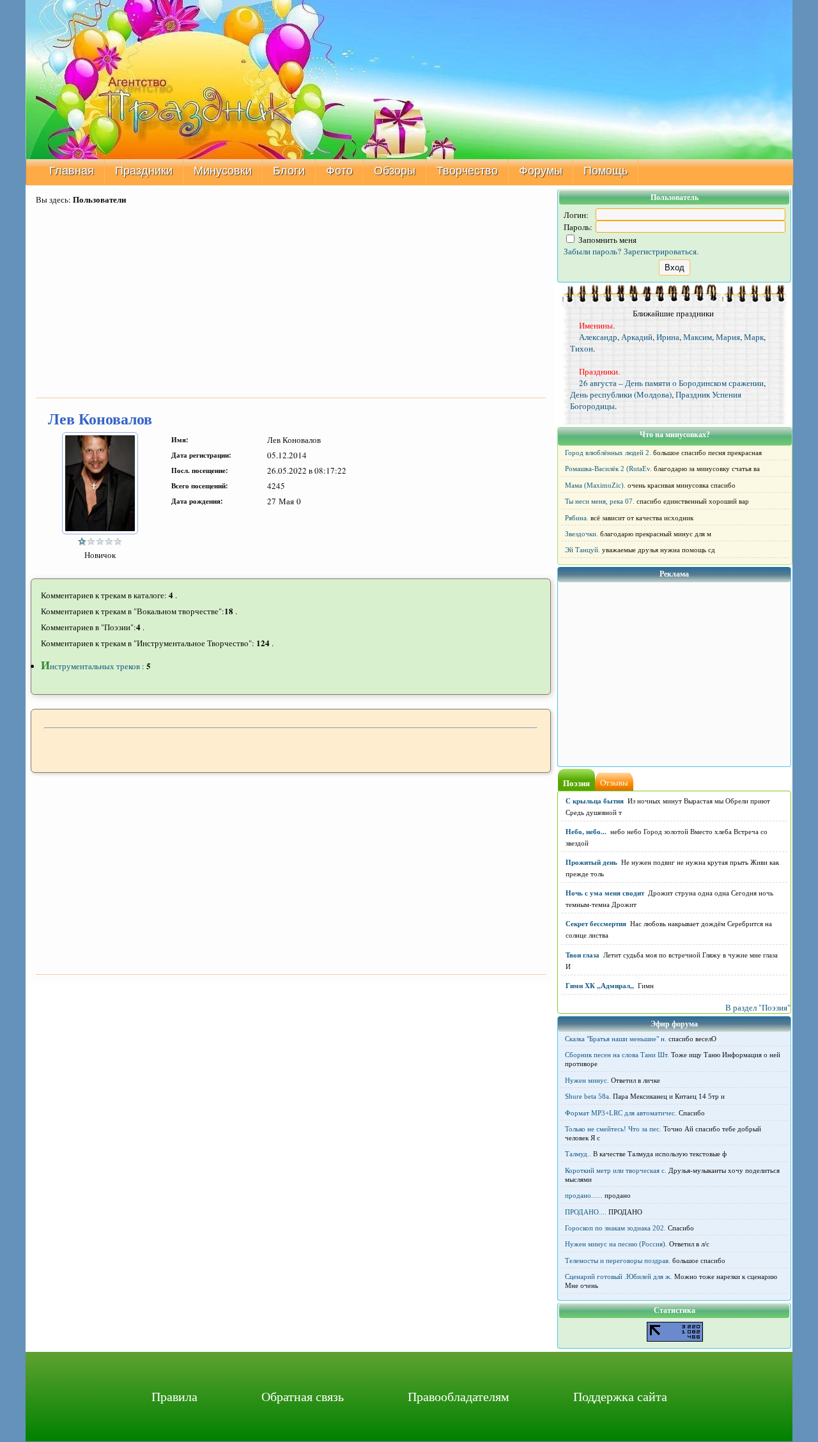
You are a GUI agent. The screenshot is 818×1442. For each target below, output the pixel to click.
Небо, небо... (586, 831)
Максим (697, 337)
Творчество (467, 170)
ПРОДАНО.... (585, 1212)
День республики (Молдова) (621, 394)
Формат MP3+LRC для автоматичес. (621, 1113)
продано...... (584, 1195)
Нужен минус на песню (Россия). (616, 1244)
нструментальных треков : (93, 666)
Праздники (144, 170)
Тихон (581, 348)
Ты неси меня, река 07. (600, 501)
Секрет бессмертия (596, 924)
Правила (174, 1396)
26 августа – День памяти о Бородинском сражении (671, 383)
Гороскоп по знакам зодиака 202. (615, 1228)
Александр (598, 337)
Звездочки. (581, 534)
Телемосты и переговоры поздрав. (617, 1260)
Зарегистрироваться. (661, 251)
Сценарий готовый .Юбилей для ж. (618, 1276)
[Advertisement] (290, 302)
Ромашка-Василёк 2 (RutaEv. (608, 468)
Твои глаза (582, 955)
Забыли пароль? (592, 251)
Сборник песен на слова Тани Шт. (617, 1054)
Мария (728, 337)
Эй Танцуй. (582, 550)
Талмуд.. (578, 1154)
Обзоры (394, 170)
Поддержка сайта (620, 1396)
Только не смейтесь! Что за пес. (613, 1129)
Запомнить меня (606, 239)
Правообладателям (458, 1396)
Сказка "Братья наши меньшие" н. (616, 1039)
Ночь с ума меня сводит (605, 893)
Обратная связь (302, 1396)
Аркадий (636, 337)
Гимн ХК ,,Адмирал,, (600, 986)
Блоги (289, 170)
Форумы (540, 170)
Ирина (667, 337)
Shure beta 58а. (588, 1096)
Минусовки (223, 170)
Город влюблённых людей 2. (608, 452)
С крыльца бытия (595, 801)
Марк (754, 337)
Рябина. (577, 518)
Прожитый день (591, 862)
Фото (339, 170)
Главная (71, 170)
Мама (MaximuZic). (595, 485)
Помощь (605, 170)
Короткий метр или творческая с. (616, 1170)
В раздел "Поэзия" (758, 1007)
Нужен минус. (587, 1080)
